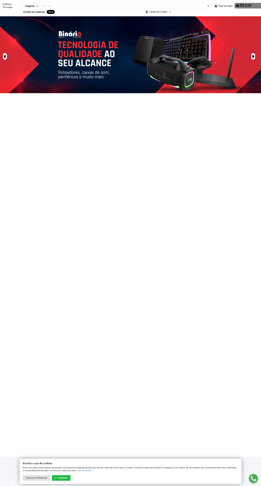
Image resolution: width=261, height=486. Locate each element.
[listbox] (31, 6)
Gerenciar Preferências (36, 478)
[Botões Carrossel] (4, 54)
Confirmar (62, 478)
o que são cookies (84, 471)
